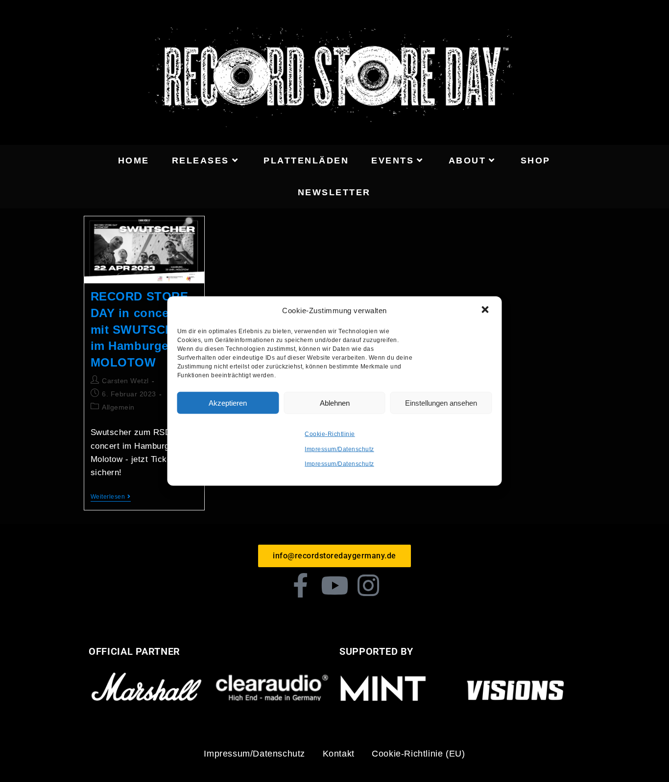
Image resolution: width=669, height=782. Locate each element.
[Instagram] (369, 585)
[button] (486, 310)
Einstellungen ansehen (441, 402)
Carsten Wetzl (125, 381)
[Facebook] (300, 585)
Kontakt (339, 754)
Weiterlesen (111, 496)
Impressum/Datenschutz (339, 448)
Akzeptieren (228, 402)
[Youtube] (334, 585)
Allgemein (118, 407)
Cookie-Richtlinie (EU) (418, 754)
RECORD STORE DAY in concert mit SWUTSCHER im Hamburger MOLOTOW (141, 329)
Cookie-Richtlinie (330, 434)
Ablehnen (335, 402)
